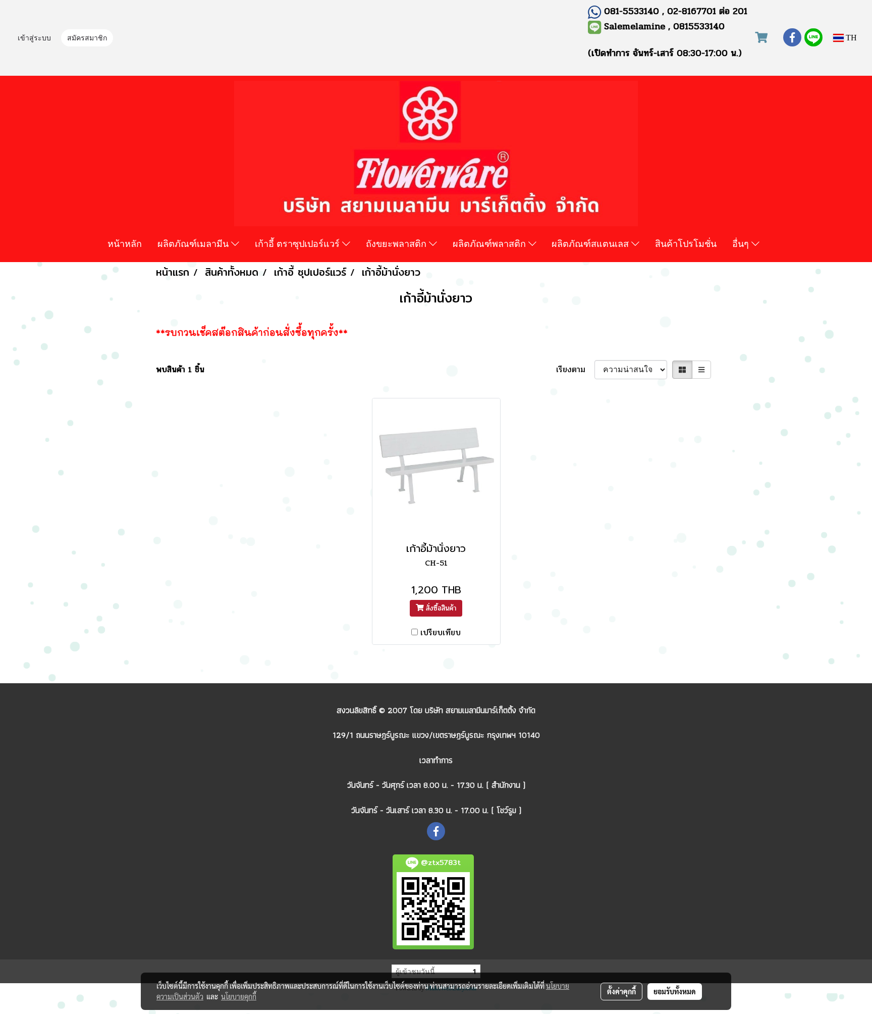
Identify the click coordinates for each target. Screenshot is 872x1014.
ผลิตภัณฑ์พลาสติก (490, 243)
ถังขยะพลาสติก (397, 243)
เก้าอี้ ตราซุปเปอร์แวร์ (298, 243)
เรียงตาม (575, 370)
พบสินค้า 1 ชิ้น (180, 370)
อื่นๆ (741, 243)
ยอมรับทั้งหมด (674, 991)
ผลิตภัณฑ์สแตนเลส (591, 243)
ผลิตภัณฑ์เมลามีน (194, 243)
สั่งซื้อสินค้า (439, 608)
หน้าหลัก (124, 243)
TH (850, 37)
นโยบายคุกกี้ (238, 996)
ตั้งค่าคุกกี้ (621, 991)
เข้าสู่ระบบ (34, 38)
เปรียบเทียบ (440, 633)
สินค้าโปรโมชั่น (686, 243)
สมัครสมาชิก (87, 38)
